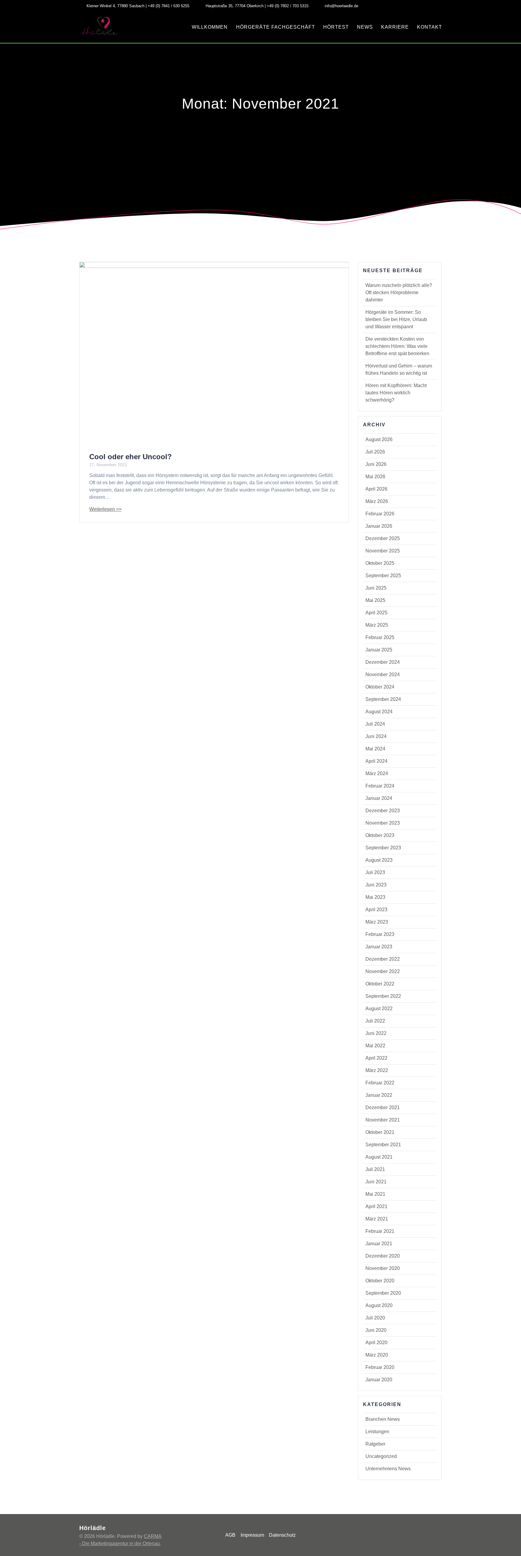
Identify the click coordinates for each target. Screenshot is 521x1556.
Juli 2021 (375, 1169)
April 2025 (376, 612)
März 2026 (376, 501)
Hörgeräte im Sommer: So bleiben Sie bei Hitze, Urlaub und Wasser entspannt (396, 319)
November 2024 (382, 674)
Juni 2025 (376, 587)
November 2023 (382, 823)
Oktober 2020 (379, 1280)
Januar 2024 (378, 798)
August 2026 (379, 439)
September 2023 (383, 847)
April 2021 (376, 1206)
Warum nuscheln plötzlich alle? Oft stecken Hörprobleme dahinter (398, 292)
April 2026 (376, 489)
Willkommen (210, 27)
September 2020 (383, 1293)
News (365, 27)
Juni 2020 (376, 1330)
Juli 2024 (375, 724)
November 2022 (382, 971)
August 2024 (379, 711)
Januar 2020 (378, 1379)
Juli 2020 (375, 1317)
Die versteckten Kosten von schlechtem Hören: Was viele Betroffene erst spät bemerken (397, 346)
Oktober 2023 (379, 835)
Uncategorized (381, 1456)
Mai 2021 (375, 1194)
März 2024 (376, 773)
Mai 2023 (375, 897)
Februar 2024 (379, 785)
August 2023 (379, 860)
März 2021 (376, 1218)
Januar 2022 (378, 1095)
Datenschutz (282, 1535)
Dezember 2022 (382, 959)
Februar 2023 (379, 934)
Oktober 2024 (379, 686)
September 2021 (383, 1144)
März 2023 (376, 921)
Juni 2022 (376, 1033)
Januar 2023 (378, 946)
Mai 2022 (375, 1045)
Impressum (252, 1535)
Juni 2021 (376, 1181)
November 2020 (382, 1268)
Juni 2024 (376, 736)
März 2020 (376, 1354)
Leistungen (377, 1431)
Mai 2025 (375, 600)
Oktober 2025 (379, 563)
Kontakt (429, 27)
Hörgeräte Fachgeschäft (275, 27)
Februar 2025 (379, 637)
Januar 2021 (378, 1243)
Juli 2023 (375, 872)
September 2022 (383, 996)
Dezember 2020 (382, 1255)
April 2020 (376, 1342)
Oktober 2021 (379, 1132)
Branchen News (382, 1419)
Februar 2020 (379, 1367)
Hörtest (336, 27)
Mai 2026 (375, 476)
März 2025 (376, 625)
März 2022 (376, 1070)
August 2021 (379, 1157)
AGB (230, 1535)
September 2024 (383, 699)
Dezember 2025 (382, 538)
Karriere (395, 27)
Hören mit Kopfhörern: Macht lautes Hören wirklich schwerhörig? (396, 393)
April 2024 (376, 761)
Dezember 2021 (382, 1107)
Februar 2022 (379, 1082)
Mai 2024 (375, 748)
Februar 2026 (379, 513)
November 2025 (382, 550)
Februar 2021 (379, 1231)
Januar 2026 (378, 526)
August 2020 (379, 1305)
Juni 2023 (376, 884)
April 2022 (376, 1058)
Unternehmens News (388, 1468)
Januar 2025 (378, 649)
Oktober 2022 (379, 983)
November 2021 (382, 1119)
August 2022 (379, 1008)
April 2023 (376, 909)
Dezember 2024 (382, 662)
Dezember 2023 (382, 810)
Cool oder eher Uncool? (130, 457)
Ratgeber (375, 1443)
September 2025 (383, 575)
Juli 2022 (375, 1020)
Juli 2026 (375, 451)
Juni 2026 (376, 464)
